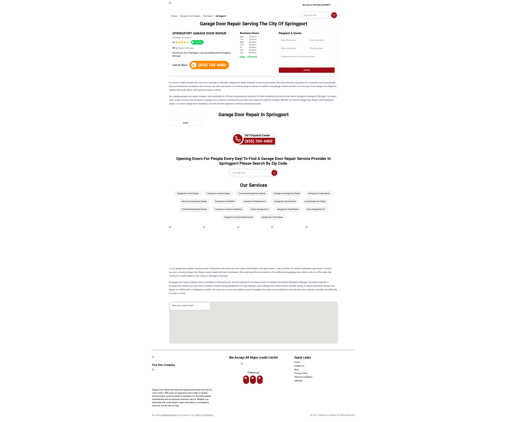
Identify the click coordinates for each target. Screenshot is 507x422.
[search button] (334, 15)
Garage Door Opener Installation (228, 209)
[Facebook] (260, 379)
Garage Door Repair (190, 16)
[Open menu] (336, 5)
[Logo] (193, 5)
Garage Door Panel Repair (288, 209)
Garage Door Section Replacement (238, 217)
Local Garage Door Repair (315, 201)
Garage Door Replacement (255, 201)
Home (174, 16)
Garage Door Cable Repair (319, 193)
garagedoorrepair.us (170, 415)
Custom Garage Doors (259, 209)
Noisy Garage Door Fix (316, 209)
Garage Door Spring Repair (285, 201)
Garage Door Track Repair (272, 217)
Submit (307, 70)
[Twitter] (253, 379)
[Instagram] (246, 379)
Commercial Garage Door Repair (252, 193)
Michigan (207, 16)
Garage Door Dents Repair (188, 193)
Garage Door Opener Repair (218, 193)
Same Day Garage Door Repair (194, 201)
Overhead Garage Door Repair (194, 209)
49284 (185, 123)
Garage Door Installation (225, 201)
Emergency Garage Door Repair (287, 193)
